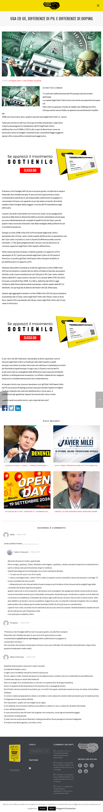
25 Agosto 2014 (15, 81)
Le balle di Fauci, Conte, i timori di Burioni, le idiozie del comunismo (27, 465)
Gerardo (59, 763)
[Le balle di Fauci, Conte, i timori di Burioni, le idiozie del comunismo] (27, 444)
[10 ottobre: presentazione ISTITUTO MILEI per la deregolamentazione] (76, 444)
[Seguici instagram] (92, 765)
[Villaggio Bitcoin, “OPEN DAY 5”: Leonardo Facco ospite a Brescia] (27, 490)
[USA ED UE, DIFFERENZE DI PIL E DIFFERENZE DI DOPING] (51, 54)
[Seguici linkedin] (86, 765)
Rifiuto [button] (51, 808)
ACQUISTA (14, 770)
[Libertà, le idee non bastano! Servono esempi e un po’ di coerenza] (76, 490)
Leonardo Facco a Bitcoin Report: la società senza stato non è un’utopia (64, 766)
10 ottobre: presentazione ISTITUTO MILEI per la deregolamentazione (77, 465)
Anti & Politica (28, 81)
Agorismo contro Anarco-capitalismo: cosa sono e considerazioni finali (63, 789)
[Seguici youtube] (86, 771)
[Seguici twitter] (80, 771)
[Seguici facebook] (80, 765)
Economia (37, 81)
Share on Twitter (11, 408)
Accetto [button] (42, 808)
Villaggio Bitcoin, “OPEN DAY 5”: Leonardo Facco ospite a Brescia (27, 511)
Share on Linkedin (18, 408)
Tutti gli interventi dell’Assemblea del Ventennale (61, 755)
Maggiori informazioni (66, 808)
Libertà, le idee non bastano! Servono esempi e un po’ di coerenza (77, 511)
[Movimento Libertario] (51, 5)
